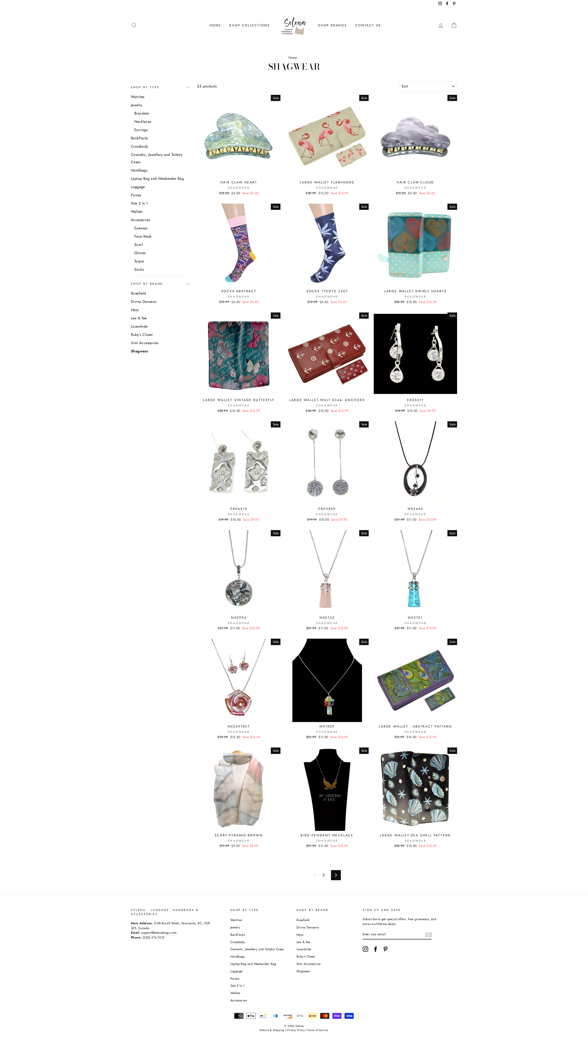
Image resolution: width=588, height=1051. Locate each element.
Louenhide (139, 326)
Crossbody (139, 146)
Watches (137, 96)
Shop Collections (249, 25)
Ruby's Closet (142, 334)
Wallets (137, 211)
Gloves (139, 253)
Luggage (138, 186)
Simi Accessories (144, 343)
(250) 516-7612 (154, 937)
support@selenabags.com (159, 932)
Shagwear (139, 351)
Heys (135, 309)
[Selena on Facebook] (375, 949)
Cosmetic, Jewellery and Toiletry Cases (157, 158)
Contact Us (368, 25)
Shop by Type (145, 87)
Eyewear (141, 228)
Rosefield (138, 293)
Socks (139, 269)
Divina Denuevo (144, 301)
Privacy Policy (296, 1030)
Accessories (140, 219)
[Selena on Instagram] (365, 949)
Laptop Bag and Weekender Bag (157, 178)
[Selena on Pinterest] (385, 949)
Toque (139, 261)
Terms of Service (317, 1030)
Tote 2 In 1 (139, 203)
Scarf (138, 244)
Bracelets (141, 113)
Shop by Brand (147, 284)
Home (215, 25)
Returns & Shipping (272, 1030)
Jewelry (136, 105)
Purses (136, 195)
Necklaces (142, 121)
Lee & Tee (139, 318)
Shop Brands (332, 25)
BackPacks (139, 138)
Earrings (140, 129)
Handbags (139, 170)
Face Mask (143, 236)
